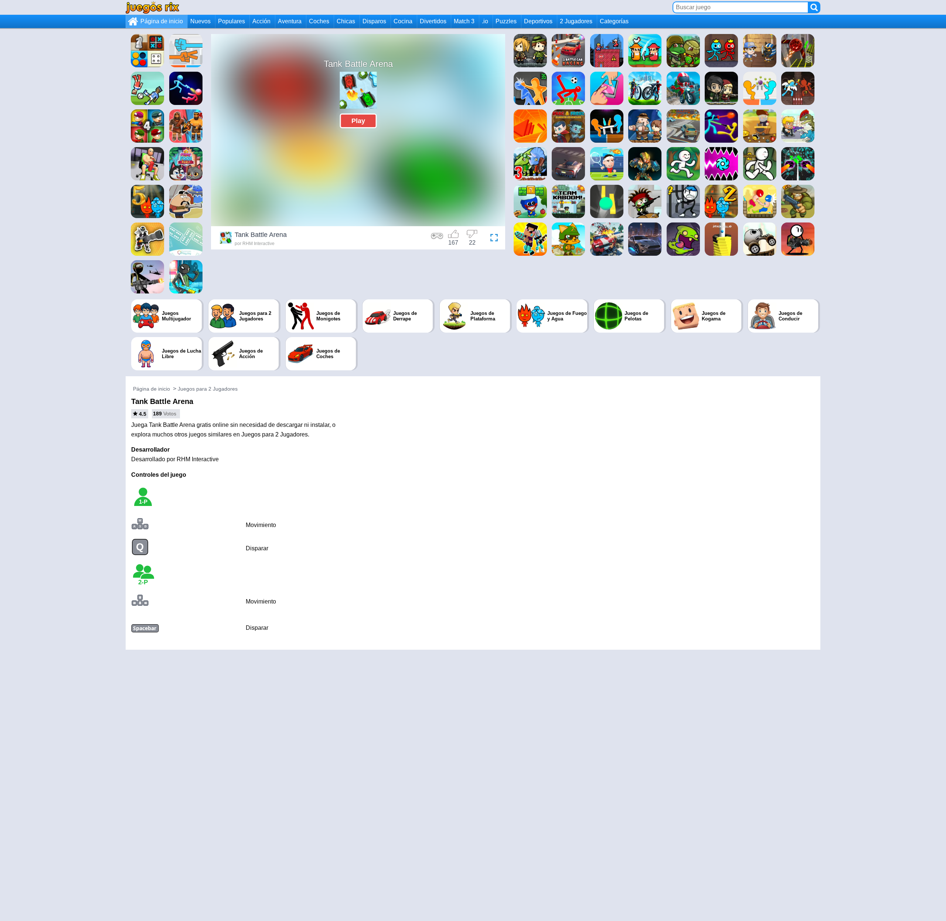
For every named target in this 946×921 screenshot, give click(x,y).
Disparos (374, 21)
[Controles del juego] (437, 239)
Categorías (614, 21)
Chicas (346, 21)
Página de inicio (161, 21)
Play (358, 121)
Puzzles (506, 21)
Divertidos (433, 21)
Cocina (403, 21)
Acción (261, 21)
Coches (319, 21)
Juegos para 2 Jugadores (208, 389)
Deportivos (538, 21)
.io (485, 21)
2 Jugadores (576, 21)
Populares (231, 21)
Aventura (290, 21)
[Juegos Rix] (152, 7)
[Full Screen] (492, 239)
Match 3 (464, 21)
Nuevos (200, 21)
